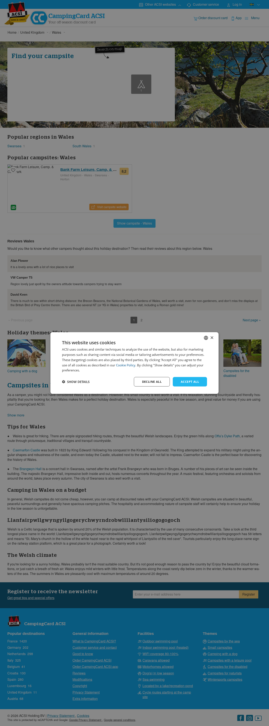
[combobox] (206, 338)
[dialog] (134, 363)
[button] (76, 381)
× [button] (211, 337)
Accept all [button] (190, 382)
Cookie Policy (125, 365)
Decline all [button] (152, 382)
